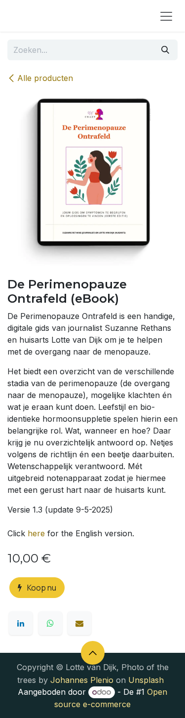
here (36, 533)
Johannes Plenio (81, 680)
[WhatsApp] (50, 623)
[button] (93, 653)
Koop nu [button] (41, 587)
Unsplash (146, 680)
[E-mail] (79, 623)
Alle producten (45, 78)
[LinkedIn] (21, 623)
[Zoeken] (165, 50)
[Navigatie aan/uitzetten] (166, 16)
